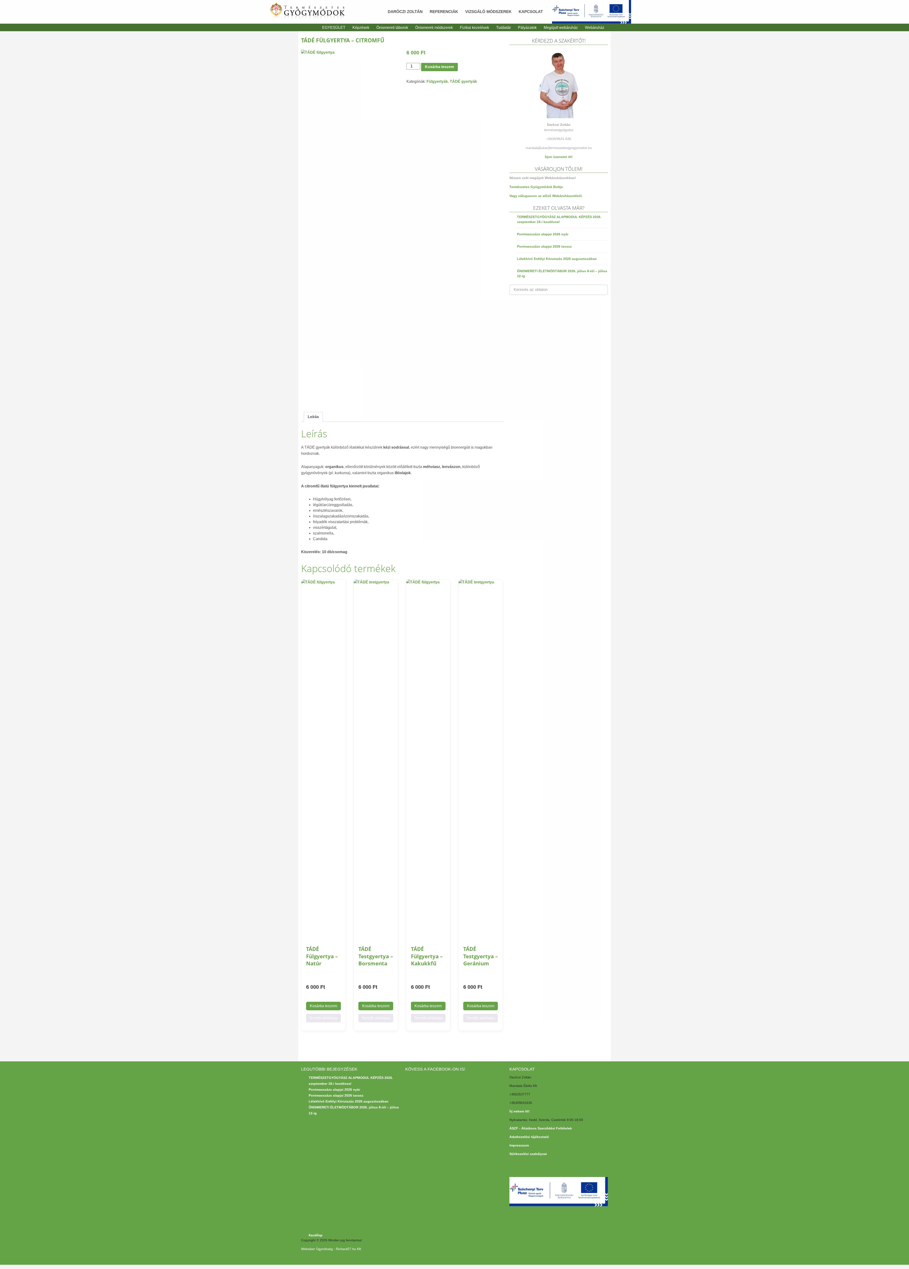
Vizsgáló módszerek (488, 11)
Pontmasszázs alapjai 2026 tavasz (544, 246)
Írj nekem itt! (519, 1111)
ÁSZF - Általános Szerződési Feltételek (540, 1128)
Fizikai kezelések (474, 28)
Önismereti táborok (392, 28)
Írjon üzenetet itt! (559, 157)
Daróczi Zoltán (405, 11)
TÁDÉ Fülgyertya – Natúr (322, 956)
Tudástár (503, 28)
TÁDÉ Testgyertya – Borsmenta (375, 956)
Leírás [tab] (313, 417)
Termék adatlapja (323, 1018)
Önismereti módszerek (434, 28)
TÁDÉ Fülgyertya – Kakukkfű (427, 956)
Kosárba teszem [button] (323, 1006)
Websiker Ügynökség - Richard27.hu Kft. (331, 1249)
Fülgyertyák (437, 81)
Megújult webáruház (561, 28)
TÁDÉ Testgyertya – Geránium (480, 956)
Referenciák (444, 11)
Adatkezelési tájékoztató (529, 1137)
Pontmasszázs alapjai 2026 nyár (542, 234)
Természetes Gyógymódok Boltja (536, 187)
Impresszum (519, 1145)
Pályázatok (527, 28)
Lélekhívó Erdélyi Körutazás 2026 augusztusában (557, 259)
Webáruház (594, 28)
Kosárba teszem (439, 67)
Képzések (360, 28)
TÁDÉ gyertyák (463, 81)
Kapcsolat (531, 11)
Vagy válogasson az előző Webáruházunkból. (546, 196)
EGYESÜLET (333, 28)
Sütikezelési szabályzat (528, 1154)
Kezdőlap (315, 1235)
